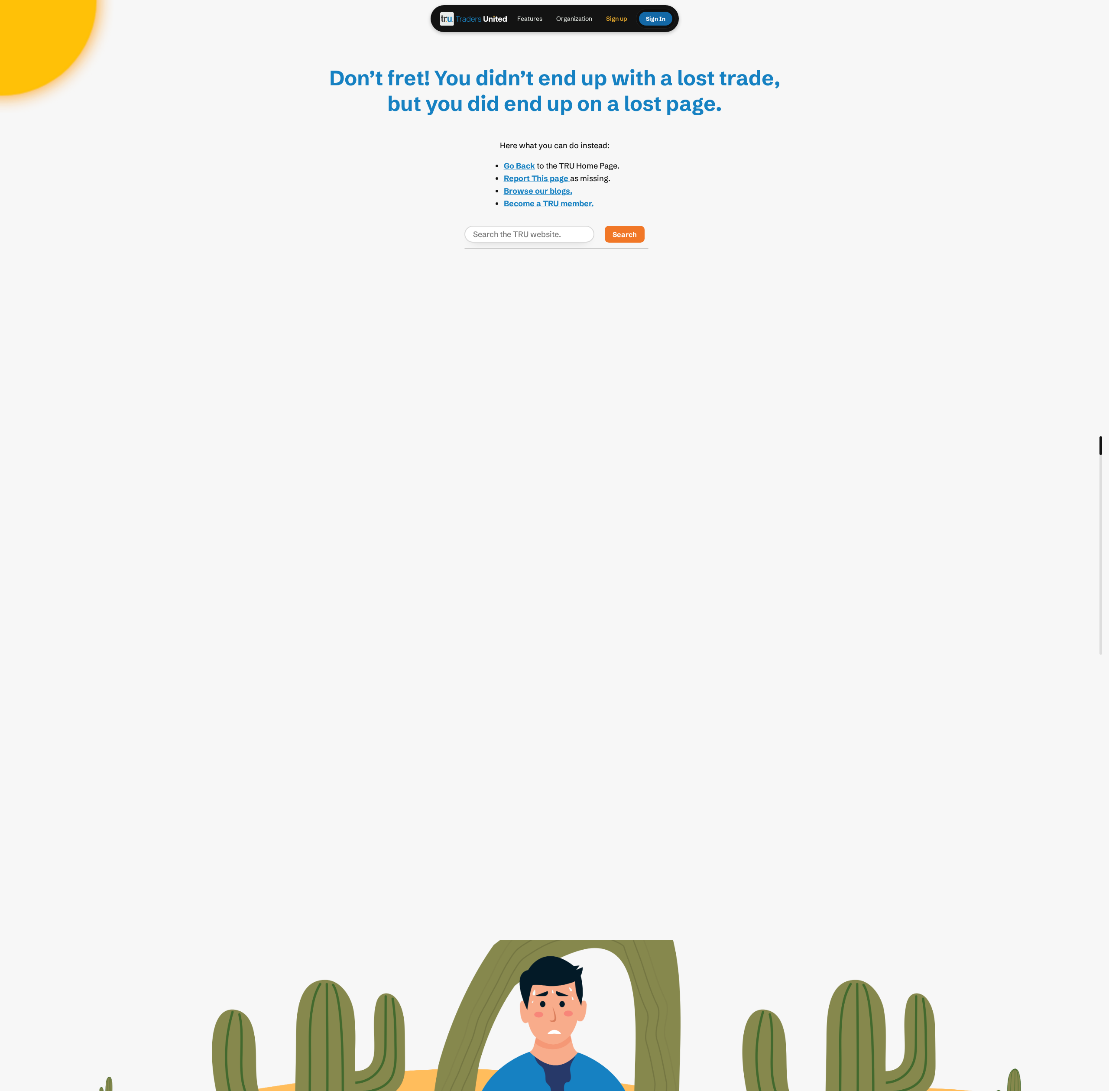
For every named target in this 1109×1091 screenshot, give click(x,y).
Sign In (655, 18)
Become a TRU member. (548, 203)
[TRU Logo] (474, 18)
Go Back (519, 166)
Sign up (616, 19)
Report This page (537, 178)
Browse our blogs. (538, 191)
